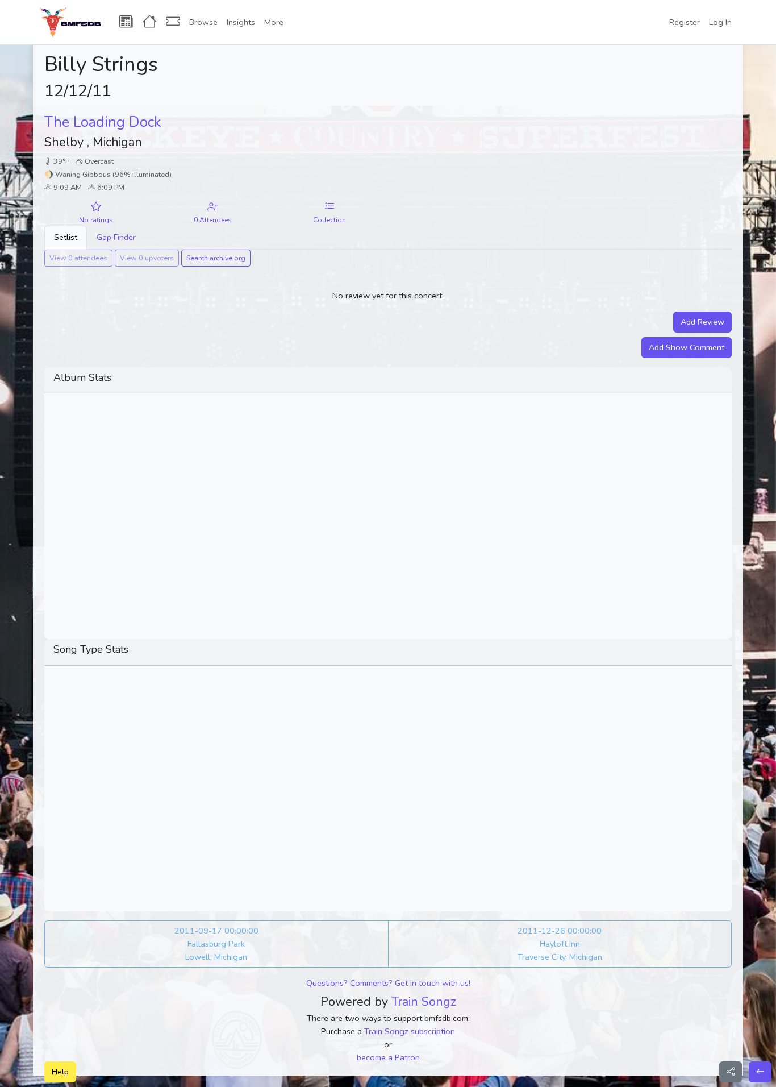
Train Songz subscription (409, 1031)
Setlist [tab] (65, 237)
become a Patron (388, 1057)
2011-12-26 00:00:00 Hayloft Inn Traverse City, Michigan (560, 943)
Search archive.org (215, 258)
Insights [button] (241, 22)
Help (60, 1071)
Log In (720, 22)
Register (684, 22)
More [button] (273, 22)
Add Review (702, 321)
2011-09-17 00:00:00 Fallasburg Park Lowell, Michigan (216, 943)
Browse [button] (203, 22)
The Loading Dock (102, 122)
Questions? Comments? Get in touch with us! (388, 983)
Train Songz (423, 1001)
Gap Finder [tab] (116, 237)
